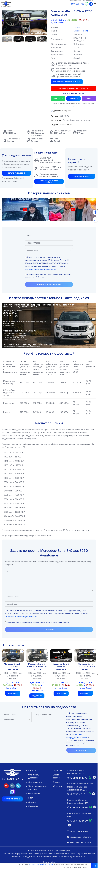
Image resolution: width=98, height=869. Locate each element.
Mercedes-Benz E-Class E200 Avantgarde (12, 666)
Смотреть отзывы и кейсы (48, 181)
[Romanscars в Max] (12, 791)
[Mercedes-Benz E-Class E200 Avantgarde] (12, 655)
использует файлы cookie (39, 864)
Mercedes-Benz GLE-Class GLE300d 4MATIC (83, 666)
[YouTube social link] (6, 785)
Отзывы (31, 802)
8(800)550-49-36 (77, 4)
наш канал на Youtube (79, 851)
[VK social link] (67, 124)
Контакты (32, 806)
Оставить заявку (12, 798)
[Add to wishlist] (21, 651)
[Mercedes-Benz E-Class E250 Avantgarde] (60, 655)
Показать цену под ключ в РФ (66, 81)
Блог (30, 797)
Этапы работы (35, 782)
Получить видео (15, 175)
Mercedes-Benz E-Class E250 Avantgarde (60, 666)
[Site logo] (6, 4)
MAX (87, 98)
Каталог (86, 120)
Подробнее (12, 696)
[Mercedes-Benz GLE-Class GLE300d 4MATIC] (83, 655)
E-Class (77, 27)
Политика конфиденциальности (39, 269)
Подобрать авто (80, 176)
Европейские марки (71, 120)
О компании (33, 793)
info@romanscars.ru (77, 840)
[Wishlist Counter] (93, 219)
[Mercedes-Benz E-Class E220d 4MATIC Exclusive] (36, 655)
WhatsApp (57, 98)
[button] (4, 22)
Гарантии (56, 770)
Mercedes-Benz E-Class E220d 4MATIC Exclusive (36, 666)
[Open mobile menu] (95, 4)
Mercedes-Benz (81, 31)
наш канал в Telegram (78, 846)
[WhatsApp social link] (64, 124)
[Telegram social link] (70, 124)
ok (93, 866)
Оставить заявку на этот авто (72, 88)
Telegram (72, 98)
